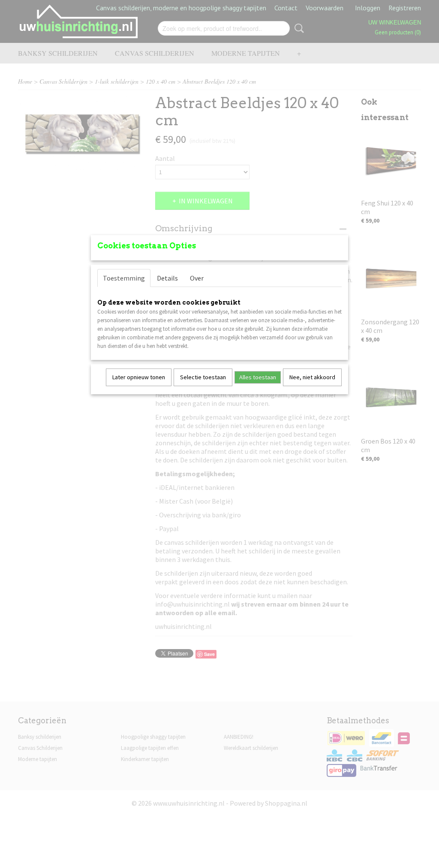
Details (167, 278)
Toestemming (124, 278)
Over (197, 278)
